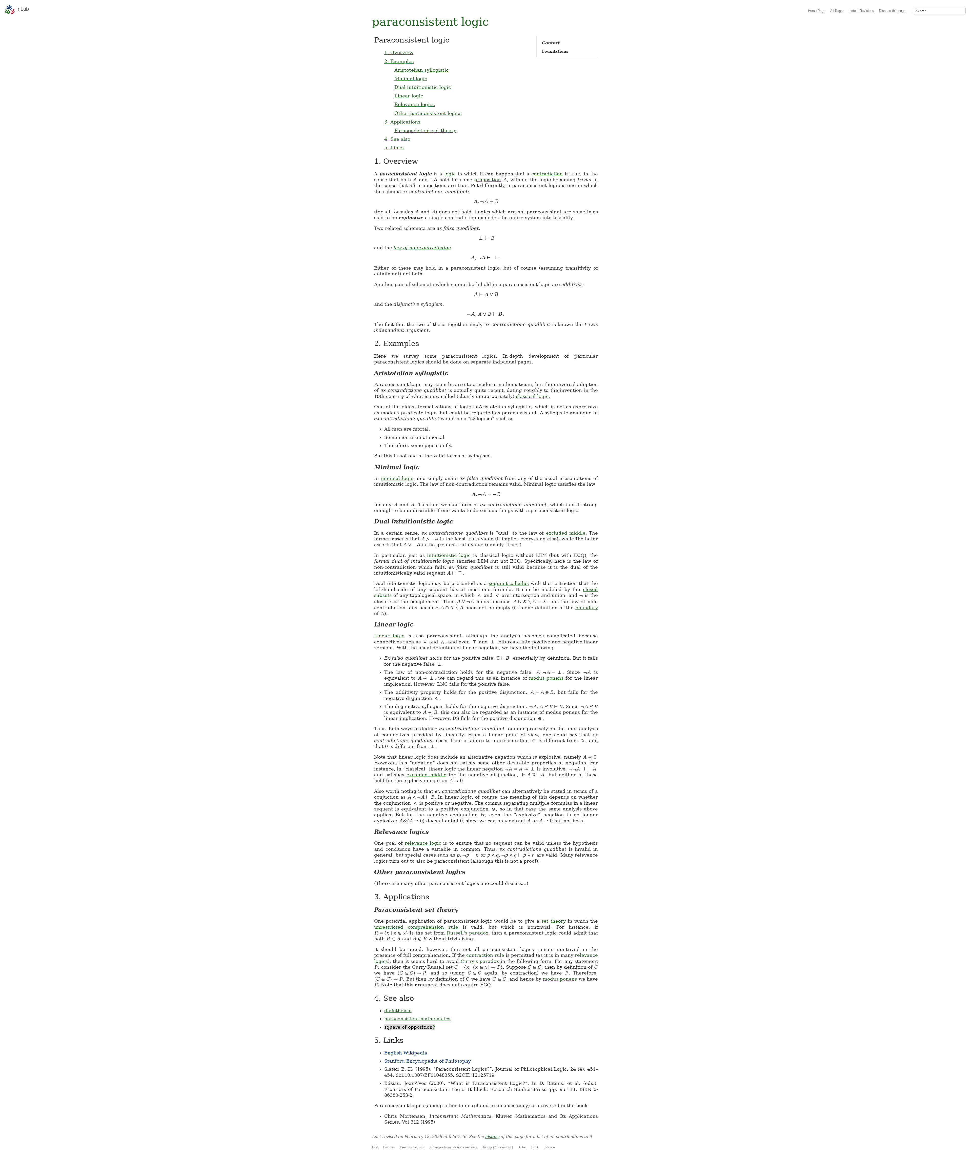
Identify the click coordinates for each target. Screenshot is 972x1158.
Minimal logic (410, 78)
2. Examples (399, 61)
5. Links (394, 147)
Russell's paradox (467, 933)
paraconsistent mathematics (417, 1018)
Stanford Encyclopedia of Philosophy (427, 1061)
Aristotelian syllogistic (421, 70)
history (492, 1136)
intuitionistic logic (449, 555)
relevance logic (423, 843)
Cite (522, 1147)
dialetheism (398, 1010)
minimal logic (397, 478)
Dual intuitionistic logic (422, 87)
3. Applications (402, 122)
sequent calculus (509, 583)
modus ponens (546, 678)
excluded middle (565, 533)
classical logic (532, 396)
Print (534, 1147)
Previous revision (412, 1147)
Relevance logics (414, 104)
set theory (553, 921)
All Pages (837, 11)
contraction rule (485, 955)
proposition (487, 179)
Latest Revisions (861, 11)
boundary (586, 607)
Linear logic (408, 95)
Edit (375, 1147)
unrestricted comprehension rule (416, 927)
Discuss (389, 1147)
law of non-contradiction (422, 247)
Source (549, 1147)
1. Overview (398, 52)
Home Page (816, 11)
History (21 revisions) (497, 1147)
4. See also (397, 139)
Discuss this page (892, 11)
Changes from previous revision (453, 1147)
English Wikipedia (405, 1052)
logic (450, 173)
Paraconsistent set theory (425, 130)
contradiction (547, 173)
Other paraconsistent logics (428, 113)
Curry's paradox (480, 961)
